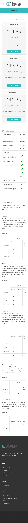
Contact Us (6, 485)
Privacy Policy (6, 501)
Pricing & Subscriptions (8, 472)
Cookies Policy (6, 503)
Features (5, 470)
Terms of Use (6, 496)
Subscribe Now (14, 51)
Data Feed (5, 475)
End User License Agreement (10, 498)
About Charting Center (9, 467)
